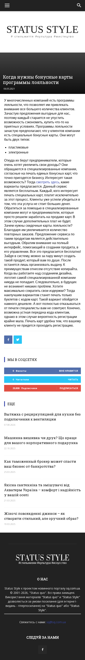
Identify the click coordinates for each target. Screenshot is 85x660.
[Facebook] (42, 650)
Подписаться (69, 388)
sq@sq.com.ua (56, 622)
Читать (73, 379)
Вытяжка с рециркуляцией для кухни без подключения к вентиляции (42, 417)
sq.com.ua (73, 588)
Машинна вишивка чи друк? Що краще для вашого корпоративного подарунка (41, 440)
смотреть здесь (47, 182)
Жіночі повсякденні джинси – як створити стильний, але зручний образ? (41, 516)
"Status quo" (50, 597)
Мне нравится (68, 370)
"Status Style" (71, 597)
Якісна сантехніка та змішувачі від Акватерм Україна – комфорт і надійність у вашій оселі (42, 490)
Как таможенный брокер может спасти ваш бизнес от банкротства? (40, 464)
